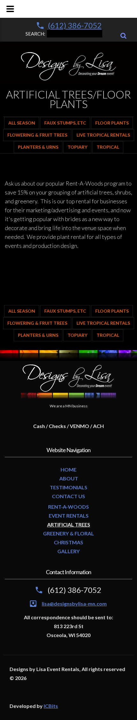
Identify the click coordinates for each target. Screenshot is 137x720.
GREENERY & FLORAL (68, 533)
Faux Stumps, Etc (65, 123)
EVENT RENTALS (69, 516)
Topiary (77, 147)
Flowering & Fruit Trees (37, 135)
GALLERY (68, 551)
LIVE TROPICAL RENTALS (103, 135)
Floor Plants (112, 123)
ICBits (51, 706)
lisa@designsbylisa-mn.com (74, 604)
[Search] (123, 36)
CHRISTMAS (68, 542)
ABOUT (68, 478)
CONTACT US (68, 496)
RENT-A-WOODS (68, 507)
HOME (68, 469)
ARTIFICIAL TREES (68, 524)
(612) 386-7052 (75, 25)
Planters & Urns (38, 147)
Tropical (108, 147)
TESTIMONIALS (68, 487)
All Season (21, 123)
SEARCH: (35, 34)
